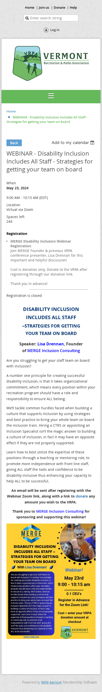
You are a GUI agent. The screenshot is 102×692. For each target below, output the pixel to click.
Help (73, 7)
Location (13, 204)
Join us (44, 7)
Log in (54, 30)
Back (14, 142)
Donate (59, 7)
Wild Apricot (51, 682)
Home (29, 7)
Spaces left (15, 216)
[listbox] (74, 142)
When (11, 183)
